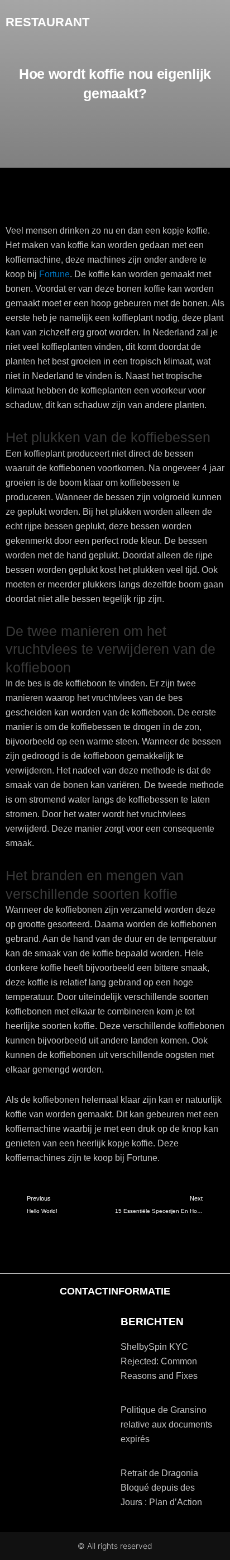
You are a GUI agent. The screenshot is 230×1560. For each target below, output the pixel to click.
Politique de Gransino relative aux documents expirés (166, 1424)
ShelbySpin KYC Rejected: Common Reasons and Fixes (159, 1361)
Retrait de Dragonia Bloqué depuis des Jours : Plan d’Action (161, 1487)
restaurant (47, 22)
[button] (216, 22)
